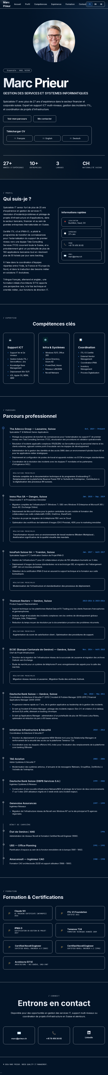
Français (19, 138)
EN (95, 4)
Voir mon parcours (17, 118)
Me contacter (45, 118)
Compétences (40, 4)
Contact (82, 4)
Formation (70, 4)
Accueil (17, 4)
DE (101, 4)
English (47, 138)
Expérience (56, 4)
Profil (27, 4)
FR (90, 4)
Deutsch (75, 138)
